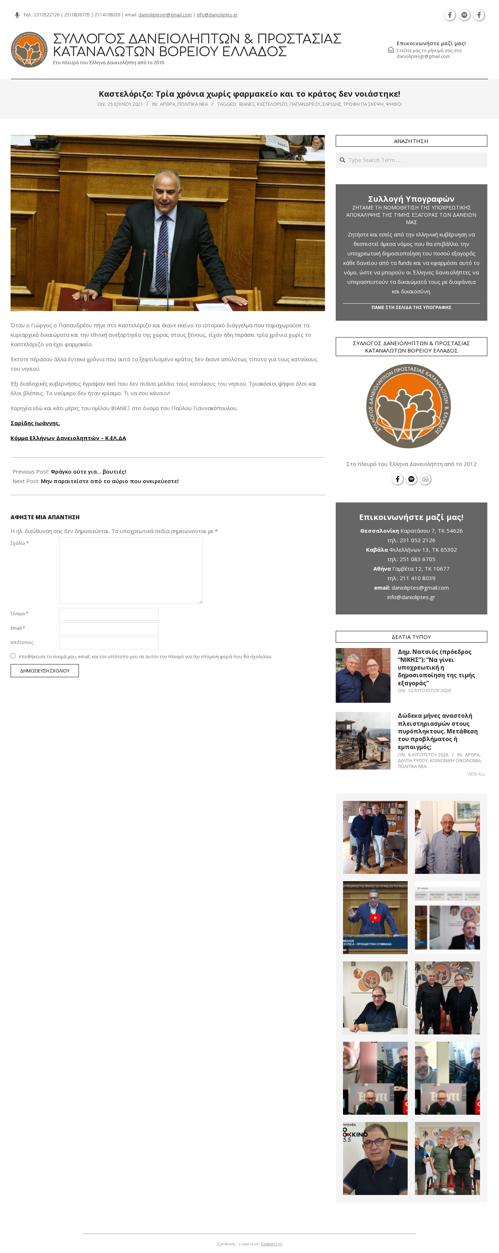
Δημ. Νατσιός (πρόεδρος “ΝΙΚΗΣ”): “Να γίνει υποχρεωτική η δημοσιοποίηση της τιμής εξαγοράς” (436, 667)
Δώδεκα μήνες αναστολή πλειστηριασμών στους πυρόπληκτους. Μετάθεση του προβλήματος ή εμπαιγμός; (438, 731)
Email (18, 628)
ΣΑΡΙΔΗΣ (332, 104)
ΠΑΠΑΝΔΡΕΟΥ (305, 104)
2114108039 (107, 15)
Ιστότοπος (22, 642)
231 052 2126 (417, 540)
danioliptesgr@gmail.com (165, 15)
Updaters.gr (271, 1243)
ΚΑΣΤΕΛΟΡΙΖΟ (272, 104)
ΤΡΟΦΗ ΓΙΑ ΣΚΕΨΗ (363, 104)
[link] (35, 423)
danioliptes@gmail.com (420, 587)
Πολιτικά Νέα (193, 104)
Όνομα (19, 613)
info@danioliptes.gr (217, 15)
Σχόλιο (20, 543)
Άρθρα (167, 104)
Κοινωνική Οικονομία (455, 760)
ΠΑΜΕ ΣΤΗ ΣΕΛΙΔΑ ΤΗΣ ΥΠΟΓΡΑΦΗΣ (412, 307)
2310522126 (47, 15)
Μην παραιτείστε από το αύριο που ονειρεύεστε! (110, 481)
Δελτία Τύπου (413, 760)
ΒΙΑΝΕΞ (247, 104)
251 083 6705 (417, 559)
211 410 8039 (417, 578)
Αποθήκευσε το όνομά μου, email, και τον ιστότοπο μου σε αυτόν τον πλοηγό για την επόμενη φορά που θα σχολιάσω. (146, 657)
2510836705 (77, 15)
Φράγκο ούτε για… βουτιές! (88, 471)
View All (476, 774)
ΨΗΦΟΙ (394, 104)
